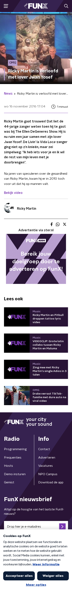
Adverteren (46, 457)
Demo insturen (15, 474)
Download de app (50, 482)
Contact (44, 449)
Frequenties (12, 457)
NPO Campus (47, 474)
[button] (6, 6)
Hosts (8, 465)
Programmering (15, 449)
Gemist (9, 482)
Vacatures (45, 465)
